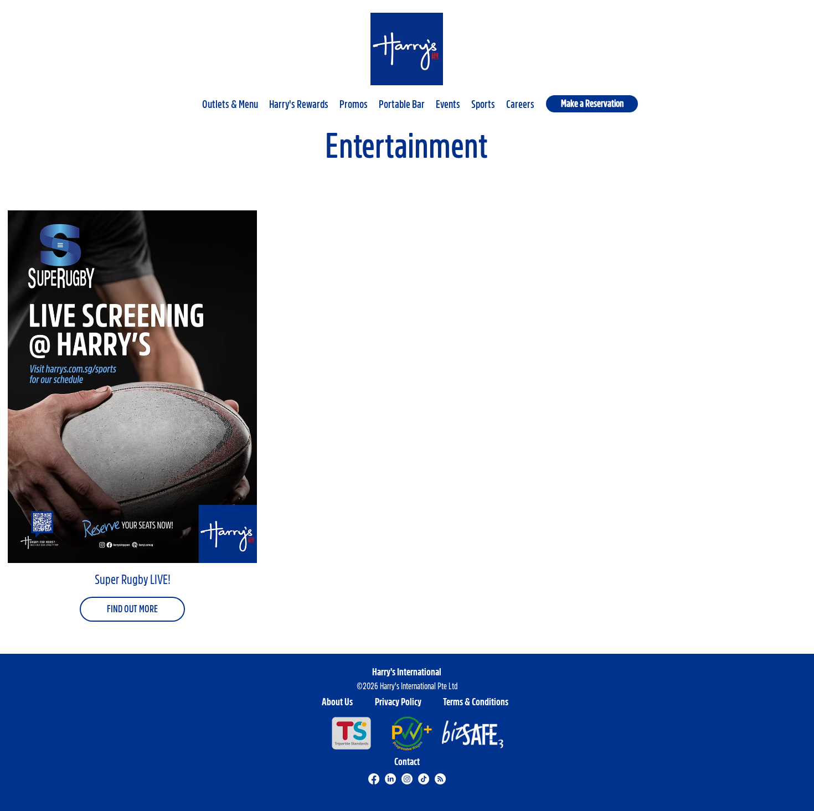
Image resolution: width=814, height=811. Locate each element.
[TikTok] (423, 778)
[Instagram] (407, 778)
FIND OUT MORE (132, 609)
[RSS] (440, 778)
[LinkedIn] (390, 778)
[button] (230, 100)
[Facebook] (373, 778)
